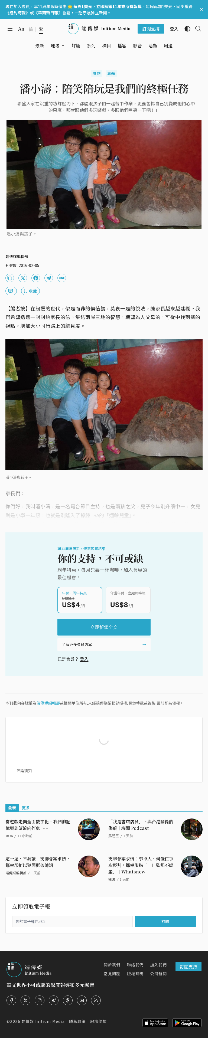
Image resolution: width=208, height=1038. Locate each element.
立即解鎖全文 (104, 627)
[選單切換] (63, 45)
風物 (96, 73)
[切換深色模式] (185, 28)
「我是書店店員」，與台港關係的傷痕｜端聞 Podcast (140, 824)
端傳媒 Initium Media (43, 1021)
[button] (55, 45)
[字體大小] (21, 29)
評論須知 (24, 770)
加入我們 (158, 964)
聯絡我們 (135, 964)
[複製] (9, 278)
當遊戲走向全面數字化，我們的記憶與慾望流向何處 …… (37, 824)
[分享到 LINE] (61, 278)
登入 (84, 659)
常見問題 (112, 973)
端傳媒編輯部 (48, 703)
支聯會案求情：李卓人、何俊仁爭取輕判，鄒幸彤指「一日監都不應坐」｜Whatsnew (140, 865)
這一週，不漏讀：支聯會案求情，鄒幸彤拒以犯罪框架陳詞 (37, 862)
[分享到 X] (22, 278)
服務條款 (98, 1021)
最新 (12, 807)
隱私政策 (77, 1021)
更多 (26, 807)
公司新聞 (158, 973)
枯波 (111, 879)
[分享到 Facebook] (35, 278)
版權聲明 (135, 973)
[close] (201, 9)
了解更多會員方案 (77, 644)
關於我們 (112, 964)
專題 (111, 73)
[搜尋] (196, 28)
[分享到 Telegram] (48, 278)
